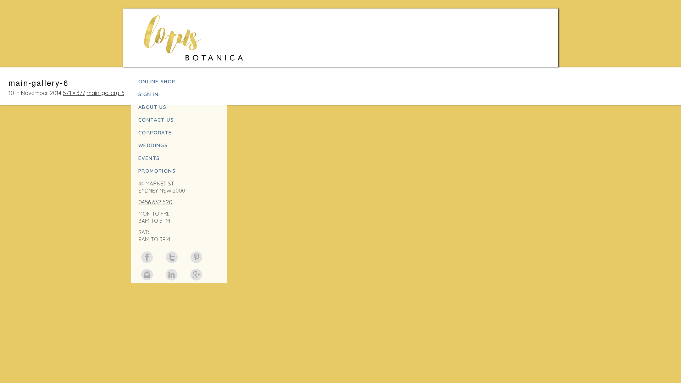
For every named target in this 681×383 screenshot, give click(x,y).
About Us (152, 107)
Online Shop (156, 81)
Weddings (153, 145)
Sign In (148, 94)
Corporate (155, 132)
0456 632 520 (155, 202)
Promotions (157, 171)
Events (149, 158)
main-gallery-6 (105, 92)
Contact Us (156, 120)
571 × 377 (74, 92)
